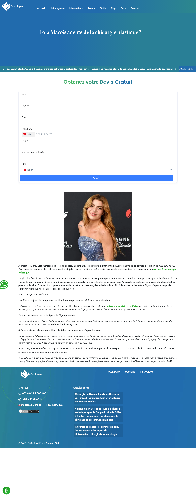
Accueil (41, 8)
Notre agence (57, 8)
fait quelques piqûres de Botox (122, 306)
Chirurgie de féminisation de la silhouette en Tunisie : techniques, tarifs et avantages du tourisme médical (97, 398)
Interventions (76, 8)
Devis (123, 8)
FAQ (57, 443)
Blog (113, 8)
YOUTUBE (130, 371)
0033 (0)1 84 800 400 (34, 393)
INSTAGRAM (146, 371)
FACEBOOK (114, 371)
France (91, 8)
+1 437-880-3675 (53, 405)
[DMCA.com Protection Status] (29, 411)
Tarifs (103, 8)
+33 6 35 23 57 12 (32, 399)
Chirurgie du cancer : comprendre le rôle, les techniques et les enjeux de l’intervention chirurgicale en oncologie (97, 430)
